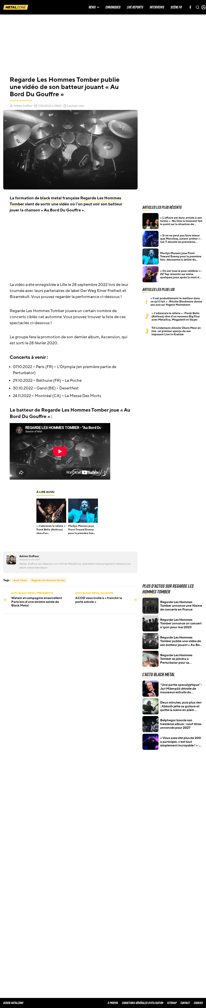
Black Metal (20, 580)
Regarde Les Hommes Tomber (48, 580)
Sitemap (172, 1003)
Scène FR (176, 7)
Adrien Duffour (23, 106)
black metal (51, 198)
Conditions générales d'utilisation (142, 1003)
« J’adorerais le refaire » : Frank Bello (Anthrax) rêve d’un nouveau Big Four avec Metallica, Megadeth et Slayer (175, 316)
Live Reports (135, 7)
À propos (113, 1003)
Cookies (198, 1003)
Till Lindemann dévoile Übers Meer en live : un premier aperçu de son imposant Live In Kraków (176, 331)
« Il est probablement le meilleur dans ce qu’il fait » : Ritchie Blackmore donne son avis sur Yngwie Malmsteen (176, 301)
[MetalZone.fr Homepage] (15, 7)
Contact (185, 1003)
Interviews (157, 7)
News (92, 7)
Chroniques (113, 7)
